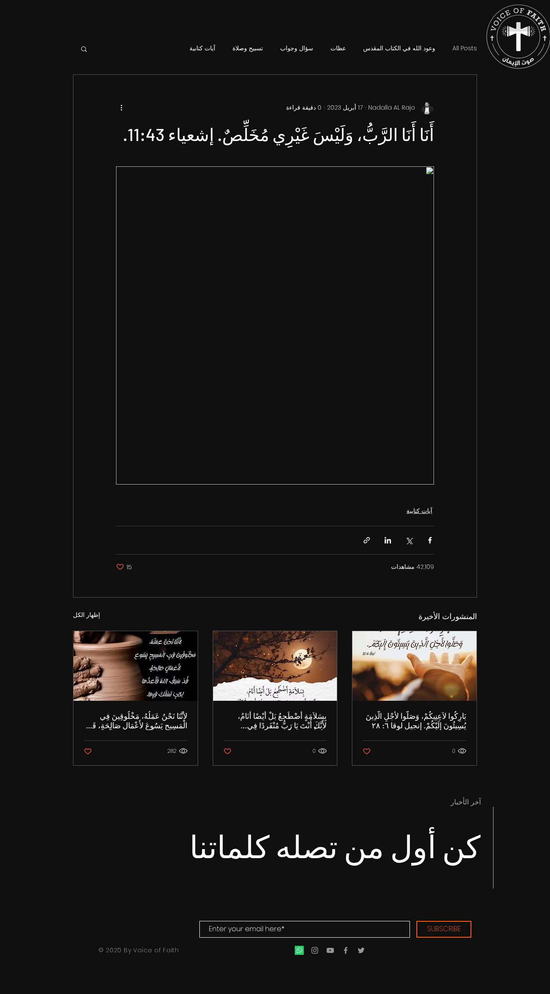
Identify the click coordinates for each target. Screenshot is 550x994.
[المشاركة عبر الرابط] (367, 540)
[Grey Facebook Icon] (345, 950)
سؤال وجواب (296, 48)
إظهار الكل (86, 615)
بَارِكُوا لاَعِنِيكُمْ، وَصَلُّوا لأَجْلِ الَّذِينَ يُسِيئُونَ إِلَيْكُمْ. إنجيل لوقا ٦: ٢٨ (416, 720)
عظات (338, 48)
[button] (84, 48)
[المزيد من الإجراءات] (121, 107)
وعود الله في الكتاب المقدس (399, 48)
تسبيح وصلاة (247, 48)
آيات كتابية (202, 48)
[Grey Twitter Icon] (361, 950)
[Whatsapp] (299, 950)
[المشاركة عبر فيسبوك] (430, 540)
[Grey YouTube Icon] (330, 950)
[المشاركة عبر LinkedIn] (388, 540)
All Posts (464, 48)
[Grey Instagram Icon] (314, 950)
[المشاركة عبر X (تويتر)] (409, 540)
